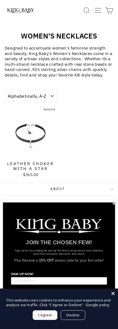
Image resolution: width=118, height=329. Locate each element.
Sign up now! (22, 274)
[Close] (113, 293)
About (57, 189)
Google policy (98, 304)
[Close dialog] (114, 203)
